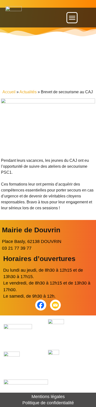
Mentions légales (48, 396)
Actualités (28, 92)
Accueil (9, 92)
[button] (72, 17)
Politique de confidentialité (48, 402)
